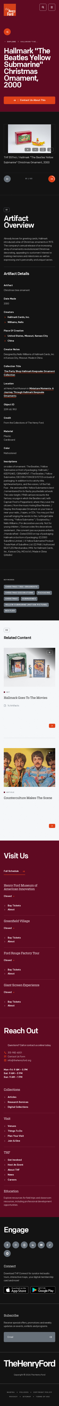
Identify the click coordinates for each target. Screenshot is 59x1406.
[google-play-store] (43, 1290)
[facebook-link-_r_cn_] (7, 1244)
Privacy (13, 1397)
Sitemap (27, 1397)
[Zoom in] (28, 149)
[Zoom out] (35, 149)
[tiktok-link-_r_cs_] (49, 1244)
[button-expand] (49, 652)
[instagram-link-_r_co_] (15, 1244)
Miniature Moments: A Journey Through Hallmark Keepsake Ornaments (28, 392)
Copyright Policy (42, 1392)
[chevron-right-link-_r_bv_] (52, 726)
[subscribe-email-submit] (50, 1337)
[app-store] (16, 1290)
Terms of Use (43, 1397)
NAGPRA (11, 1392)
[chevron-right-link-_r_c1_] (52, 826)
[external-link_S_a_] (29, 1053)
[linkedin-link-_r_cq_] (32, 1244)
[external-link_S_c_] (29, 1060)
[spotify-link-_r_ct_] (7, 1253)
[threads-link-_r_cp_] (24, 1244)
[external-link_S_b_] (29, 1057)
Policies (24, 1392)
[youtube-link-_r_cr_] (41, 1244)
